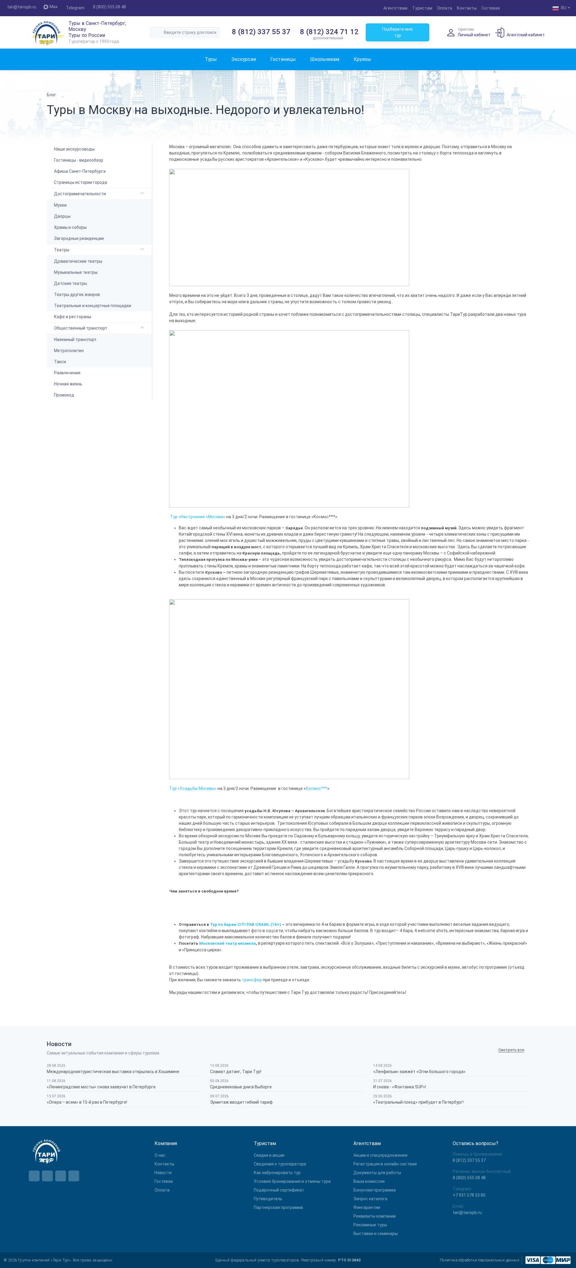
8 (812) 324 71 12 (329, 32)
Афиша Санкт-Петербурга (80, 171)
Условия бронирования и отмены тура (292, 1181)
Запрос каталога (370, 1198)
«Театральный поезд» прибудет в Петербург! (418, 1102)
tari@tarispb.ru (21, 6)
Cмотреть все (511, 1050)
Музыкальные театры (76, 272)
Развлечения (67, 372)
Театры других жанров (77, 294)
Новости (163, 1172)
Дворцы (62, 216)
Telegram (75, 7)
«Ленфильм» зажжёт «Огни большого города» (419, 1071)
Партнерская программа (278, 1207)
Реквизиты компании (374, 1216)
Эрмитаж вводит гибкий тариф (241, 1102)
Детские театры (70, 283)
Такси (60, 361)
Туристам (422, 8)
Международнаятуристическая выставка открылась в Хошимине (113, 1071)
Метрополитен (69, 350)
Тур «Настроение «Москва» (197, 516)
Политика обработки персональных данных (479, 1260)
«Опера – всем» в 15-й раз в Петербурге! (87, 1102)
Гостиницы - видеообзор (78, 160)
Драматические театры (78, 261)
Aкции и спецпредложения (380, 1155)
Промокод (64, 395)
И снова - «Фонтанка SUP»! (399, 1086)
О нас (160, 1155)
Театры (61, 249)
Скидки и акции (269, 1155)
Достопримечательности (80, 193)
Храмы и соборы (70, 227)
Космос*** (316, 788)
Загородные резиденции (79, 238)
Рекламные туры (370, 1224)
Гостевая (491, 8)
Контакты (467, 8)
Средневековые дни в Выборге (241, 1086)
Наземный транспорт (75, 339)
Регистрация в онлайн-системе (385, 1164)
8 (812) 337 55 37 (261, 32)
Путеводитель (268, 1198)
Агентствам (395, 8)
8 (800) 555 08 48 (109, 6)
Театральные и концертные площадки (92, 305)
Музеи (60, 205)
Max (54, 6)
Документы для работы (377, 1172)
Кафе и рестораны (72, 316)
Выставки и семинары (375, 1233)
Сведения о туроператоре (280, 1164)
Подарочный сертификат (279, 1190)
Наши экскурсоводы (74, 149)
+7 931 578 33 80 (469, 1195)
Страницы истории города (80, 182)
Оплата (444, 8)
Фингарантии (366, 1207)
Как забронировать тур (277, 1172)
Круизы (362, 59)
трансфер (252, 979)
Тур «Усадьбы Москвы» (193, 788)
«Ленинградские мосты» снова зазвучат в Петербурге (101, 1086)
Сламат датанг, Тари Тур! (235, 1071)
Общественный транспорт (80, 328)
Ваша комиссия (369, 1181)
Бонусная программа (374, 1190)
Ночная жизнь (68, 383)
